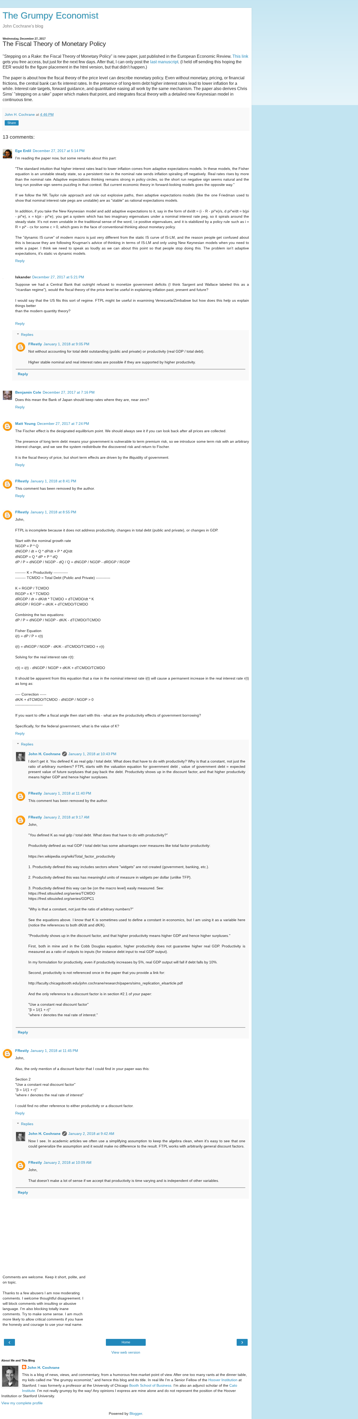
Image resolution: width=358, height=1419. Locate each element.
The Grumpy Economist (51, 15)
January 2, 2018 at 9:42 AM (91, 1133)
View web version (125, 1352)
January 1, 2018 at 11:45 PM (54, 1050)
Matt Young (25, 423)
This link (240, 56)
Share (11, 123)
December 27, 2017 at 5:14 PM (59, 151)
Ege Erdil (23, 151)
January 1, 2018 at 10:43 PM (92, 754)
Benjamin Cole (28, 392)
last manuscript (164, 62)
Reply (20, 261)
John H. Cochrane (44, 754)
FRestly (35, 344)
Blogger (135, 1413)
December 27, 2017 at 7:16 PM (69, 392)
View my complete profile (22, 1403)
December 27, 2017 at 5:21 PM (58, 277)
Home (126, 1342)
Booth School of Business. (150, 1385)
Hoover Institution (222, 1380)
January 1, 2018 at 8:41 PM (53, 481)
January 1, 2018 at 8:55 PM (53, 512)
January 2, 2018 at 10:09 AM (67, 1162)
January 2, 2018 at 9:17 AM (66, 817)
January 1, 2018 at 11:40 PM (67, 793)
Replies (27, 334)
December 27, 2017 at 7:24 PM (63, 423)
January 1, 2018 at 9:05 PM (66, 344)
